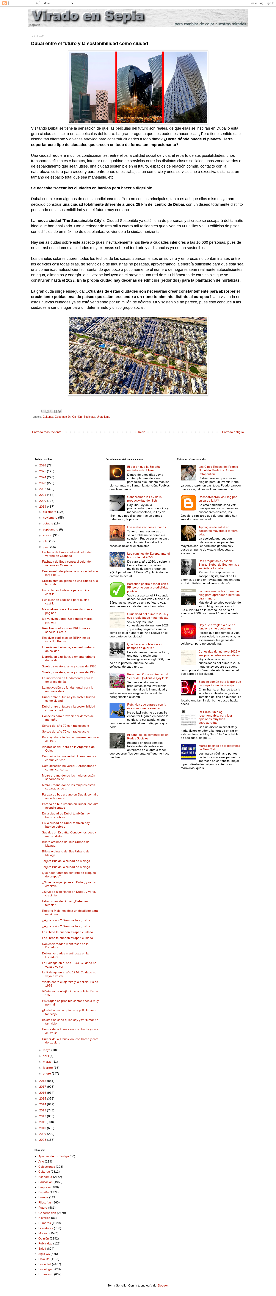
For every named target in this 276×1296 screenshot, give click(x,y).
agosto (48, 535)
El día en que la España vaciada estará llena (143, 468)
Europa (43, 1197)
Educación (45, 1182)
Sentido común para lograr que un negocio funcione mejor (220, 683)
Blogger (162, 1285)
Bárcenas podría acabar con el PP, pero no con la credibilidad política (148, 587)
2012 (43, 1116)
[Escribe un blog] (47, 411)
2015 (43, 1098)
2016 (43, 1092)
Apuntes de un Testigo (53, 1156)
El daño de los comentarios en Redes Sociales (148, 736)
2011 (43, 1122)
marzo (47, 1061)
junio (46, 547)
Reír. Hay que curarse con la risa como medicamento (146, 706)
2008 (43, 1139)
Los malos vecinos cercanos (146, 527)
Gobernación (63, 416)
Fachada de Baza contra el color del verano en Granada (66, 553)
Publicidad (45, 1243)
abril (46, 1056)
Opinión (77, 416)
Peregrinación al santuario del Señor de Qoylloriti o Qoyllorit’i (147, 676)
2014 (43, 1104)
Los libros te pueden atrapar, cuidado (67, 932)
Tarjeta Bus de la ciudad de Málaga (66, 861)
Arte (41, 1161)
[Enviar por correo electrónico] (43, 411)
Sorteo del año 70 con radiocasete (65, 725)
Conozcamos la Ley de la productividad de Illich (144, 498)
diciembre (50, 511)
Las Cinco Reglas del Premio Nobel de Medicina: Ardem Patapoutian (218, 470)
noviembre (50, 517)
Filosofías (45, 1202)
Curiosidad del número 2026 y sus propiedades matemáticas (147, 615)
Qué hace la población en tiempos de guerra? (144, 646)
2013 (43, 1110)
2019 (43, 506)
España (43, 1192)
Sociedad (89, 416)
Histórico (44, 1217)
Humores (44, 1223)
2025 (43, 471)
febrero (48, 1067)
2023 (43, 483)
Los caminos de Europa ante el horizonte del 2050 (148, 555)
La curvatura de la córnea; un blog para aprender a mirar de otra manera (219, 594)
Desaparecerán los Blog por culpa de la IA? (218, 498)
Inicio (141, 432)
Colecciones (46, 1166)
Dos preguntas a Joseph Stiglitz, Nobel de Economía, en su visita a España (220, 564)
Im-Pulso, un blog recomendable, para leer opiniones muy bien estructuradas (215, 717)
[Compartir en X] (51, 411)
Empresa (44, 1187)
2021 (43, 494)
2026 (43, 465)
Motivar (43, 1233)
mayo (47, 1050)
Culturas (48, 416)
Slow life (44, 1259)
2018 (43, 1081)
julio (46, 541)
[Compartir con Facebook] (55, 411)
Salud (42, 1248)
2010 (43, 1128)
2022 (43, 489)
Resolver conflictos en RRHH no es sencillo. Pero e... (66, 630)
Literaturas (45, 1228)
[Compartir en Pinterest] (59, 411)
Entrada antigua (233, 432)
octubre (48, 523)
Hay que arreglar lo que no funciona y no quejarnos (217, 626)
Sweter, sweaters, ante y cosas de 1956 (69, 666)
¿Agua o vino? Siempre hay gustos (66, 920)
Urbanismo (103, 416)
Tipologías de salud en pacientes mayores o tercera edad (218, 530)
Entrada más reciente (46, 432)
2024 (43, 477)
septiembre (51, 529)
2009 (43, 1134)
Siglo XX (44, 1253)
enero (47, 1073)
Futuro (42, 1207)
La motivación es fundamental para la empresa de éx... (67, 679)
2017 (43, 1086)
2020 (43, 500)
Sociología (45, 1269)
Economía (45, 1176)
